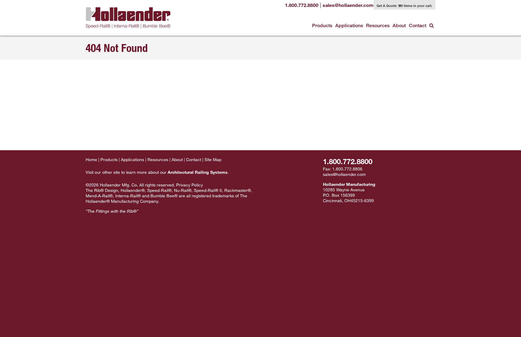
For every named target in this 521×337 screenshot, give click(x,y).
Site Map (212, 159)
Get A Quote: (404, 5)
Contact (417, 25)
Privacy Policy (189, 184)
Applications (349, 25)
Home (91, 159)
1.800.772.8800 (347, 161)
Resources (378, 25)
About (399, 25)
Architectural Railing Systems (198, 172)
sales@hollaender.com (344, 174)
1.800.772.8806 (347, 168)
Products (322, 25)
